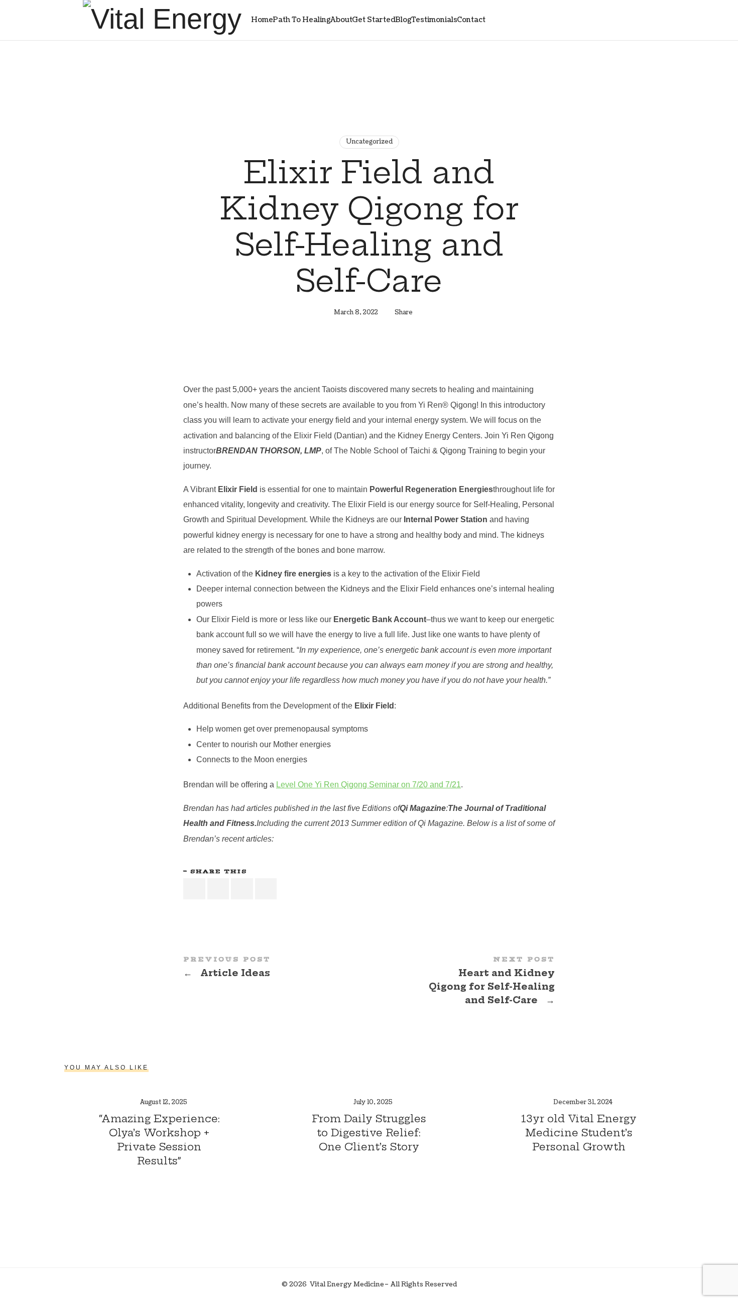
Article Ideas (276, 968)
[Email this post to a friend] (266, 889)
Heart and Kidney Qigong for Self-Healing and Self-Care (462, 981)
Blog (403, 20)
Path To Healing (302, 20)
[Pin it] (242, 889)
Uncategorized (369, 142)
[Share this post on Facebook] (194, 889)
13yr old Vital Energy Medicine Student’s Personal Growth (579, 1132)
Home (262, 20)
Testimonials (434, 20)
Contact (471, 20)
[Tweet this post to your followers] (218, 889)
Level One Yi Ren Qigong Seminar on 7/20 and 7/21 (368, 784)
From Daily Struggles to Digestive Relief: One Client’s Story (369, 1132)
